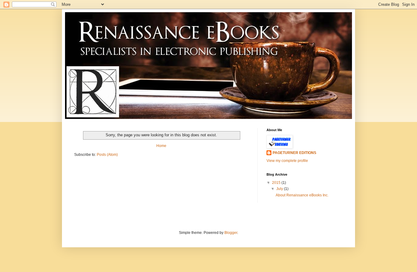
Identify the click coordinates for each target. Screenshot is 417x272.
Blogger (230, 233)
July (280, 189)
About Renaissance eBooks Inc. (302, 195)
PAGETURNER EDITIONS (294, 153)
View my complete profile (287, 161)
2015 (276, 183)
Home (161, 146)
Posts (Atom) (107, 154)
